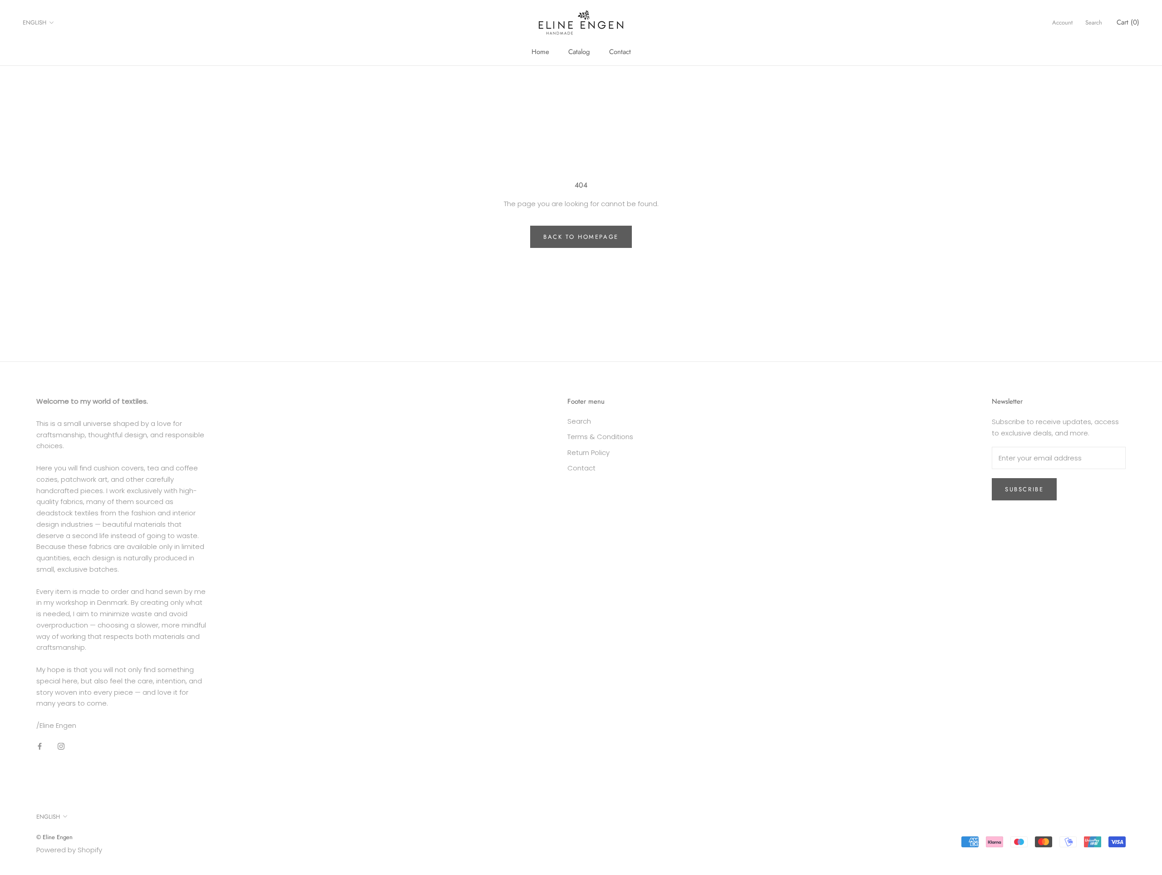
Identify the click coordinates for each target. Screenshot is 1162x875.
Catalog (579, 52)
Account (1062, 22)
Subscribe (1024, 489)
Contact (620, 52)
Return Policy (588, 452)
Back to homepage (581, 236)
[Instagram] (61, 746)
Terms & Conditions (600, 436)
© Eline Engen (54, 837)
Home (540, 52)
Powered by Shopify (69, 850)
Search (1093, 22)
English (34, 22)
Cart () (1128, 22)
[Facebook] (39, 746)
